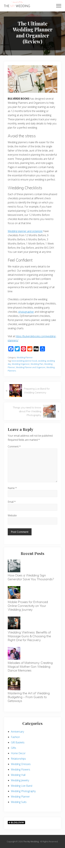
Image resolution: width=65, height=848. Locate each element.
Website (12, 515)
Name (12, 488)
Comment (14, 446)
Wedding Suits (19, 802)
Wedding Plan (37, 364)
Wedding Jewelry (20, 780)
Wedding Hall (18, 775)
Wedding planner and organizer (25, 231)
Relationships (18, 758)
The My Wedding (31, 841)
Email (12, 501)
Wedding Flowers (20, 769)
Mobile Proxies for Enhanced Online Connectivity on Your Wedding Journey (28, 605)
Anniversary (17, 731)
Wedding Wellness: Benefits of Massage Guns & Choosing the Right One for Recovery (29, 636)
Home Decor (18, 753)
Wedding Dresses (21, 764)
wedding (42, 360)
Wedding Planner (25, 357)
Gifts (13, 748)
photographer (26, 311)
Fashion (15, 737)
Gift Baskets (17, 742)
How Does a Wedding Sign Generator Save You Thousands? (31, 577)
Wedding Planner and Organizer (30, 367)
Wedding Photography (23, 791)
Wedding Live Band (21, 785)
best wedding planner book (24, 360)
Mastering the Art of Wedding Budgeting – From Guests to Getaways (29, 697)
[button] (59, 6)
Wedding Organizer (21, 364)
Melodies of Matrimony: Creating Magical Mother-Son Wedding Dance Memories (30, 666)
